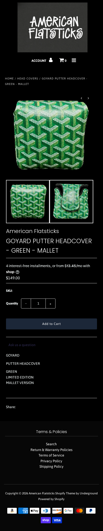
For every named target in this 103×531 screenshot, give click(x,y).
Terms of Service (51, 455)
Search (51, 444)
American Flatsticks (41, 493)
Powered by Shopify (51, 499)
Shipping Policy (52, 466)
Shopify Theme (65, 493)
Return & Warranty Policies (51, 450)
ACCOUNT (39, 61)
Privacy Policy (51, 461)
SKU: (9, 291)
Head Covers (27, 78)
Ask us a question (22, 345)
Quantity (12, 303)
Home (9, 78)
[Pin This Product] (39, 407)
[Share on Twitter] (29, 407)
